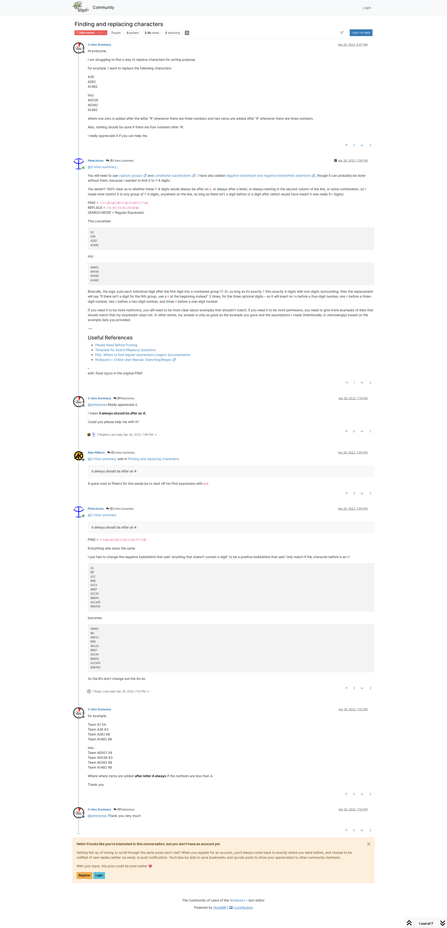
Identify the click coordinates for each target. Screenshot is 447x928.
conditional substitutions (172, 175)
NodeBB (219, 907)
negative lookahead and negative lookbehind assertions (268, 175)
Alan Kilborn (96, 452)
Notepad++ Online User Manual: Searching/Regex (133, 360)
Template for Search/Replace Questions (125, 350)
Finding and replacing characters (153, 459)
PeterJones (96, 160)
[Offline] (80, 48)
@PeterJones (126, 398)
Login (99, 875)
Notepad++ (238, 900)
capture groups (130, 175)
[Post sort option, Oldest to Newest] (342, 32)
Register (84, 875)
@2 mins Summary (121, 160)
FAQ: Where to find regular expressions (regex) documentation (142, 355)
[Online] (80, 164)
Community (103, 7)
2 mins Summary (99, 44)
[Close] (368, 844)
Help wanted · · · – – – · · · (92, 32)
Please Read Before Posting (116, 345)
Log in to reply (361, 32)
